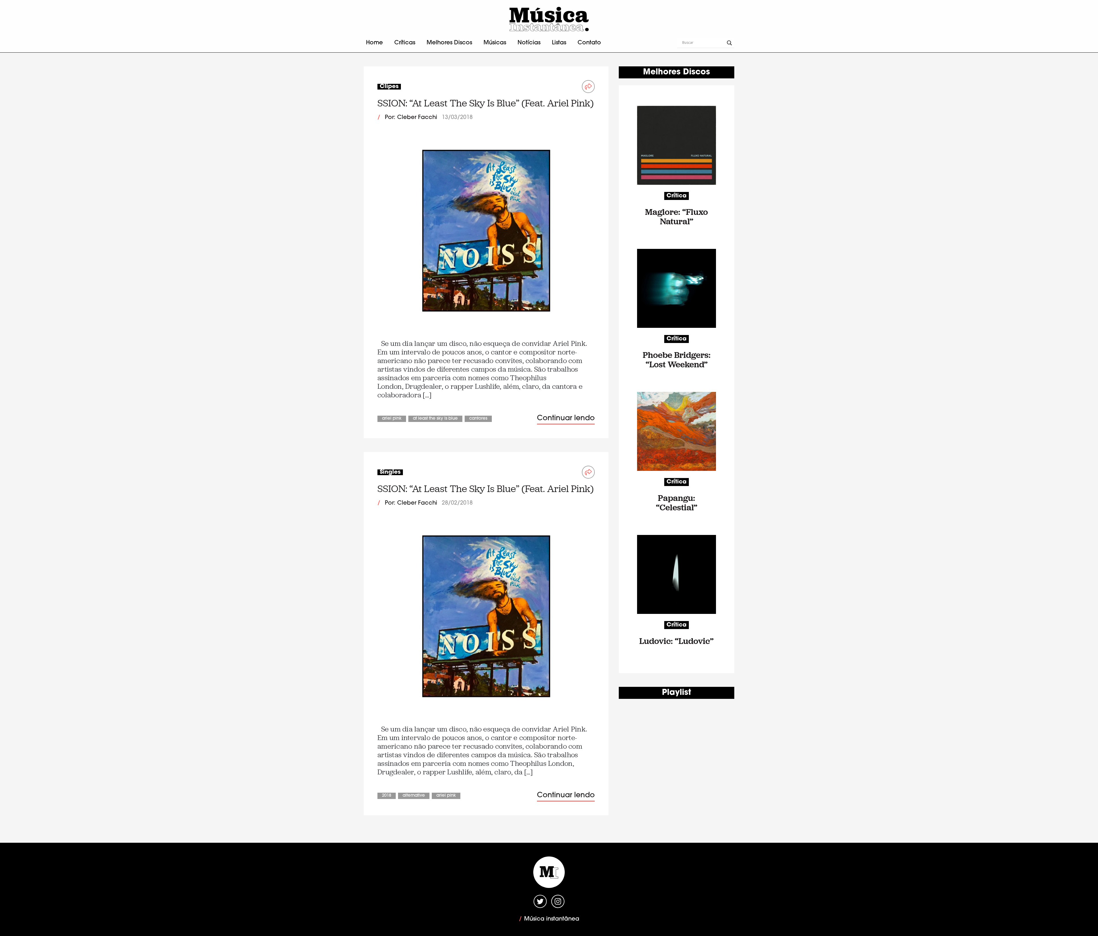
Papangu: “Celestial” (676, 502)
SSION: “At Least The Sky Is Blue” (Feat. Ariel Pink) (485, 103)
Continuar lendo (566, 418)
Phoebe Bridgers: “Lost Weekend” (677, 359)
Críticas (404, 43)
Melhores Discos (449, 43)
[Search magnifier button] (729, 43)
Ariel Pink (391, 419)
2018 (386, 796)
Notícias (529, 43)
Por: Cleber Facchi (411, 117)
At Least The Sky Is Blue (435, 419)
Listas (559, 43)
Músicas (495, 43)
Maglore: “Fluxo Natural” (676, 216)
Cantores (478, 419)
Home (374, 43)
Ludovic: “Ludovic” (676, 641)
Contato (589, 43)
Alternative (414, 796)
